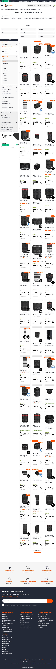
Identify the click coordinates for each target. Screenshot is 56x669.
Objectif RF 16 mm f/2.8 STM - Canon (37, 230)
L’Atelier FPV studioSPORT (44, 623)
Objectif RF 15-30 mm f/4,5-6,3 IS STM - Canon (36, 373)
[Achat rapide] (28, 66)
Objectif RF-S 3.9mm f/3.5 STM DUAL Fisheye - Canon (49, 398)
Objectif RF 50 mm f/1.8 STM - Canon (49, 228)
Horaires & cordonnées (25, 616)
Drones (4, 614)
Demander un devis (25, 626)
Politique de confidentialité (34, 659)
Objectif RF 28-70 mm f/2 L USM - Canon (24, 284)
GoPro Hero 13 (5, 643)
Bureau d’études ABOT (43, 625)
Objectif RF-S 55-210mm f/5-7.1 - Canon (49, 454)
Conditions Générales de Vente (28, 661)
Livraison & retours (24, 622)
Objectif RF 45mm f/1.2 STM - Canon (37, 58)
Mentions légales (19, 659)
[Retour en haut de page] (54, 467)
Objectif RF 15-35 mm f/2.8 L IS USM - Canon (24, 201)
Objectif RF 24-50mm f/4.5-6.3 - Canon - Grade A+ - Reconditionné (37, 454)
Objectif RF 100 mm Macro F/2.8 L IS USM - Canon (24, 507)
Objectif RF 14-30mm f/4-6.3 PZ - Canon (37, 176)
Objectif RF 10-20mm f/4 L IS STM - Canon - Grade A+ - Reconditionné (49, 56)
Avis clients (40, 627)
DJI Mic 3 (4, 647)
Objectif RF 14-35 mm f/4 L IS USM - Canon (49, 286)
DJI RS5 (4, 649)
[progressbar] (37, 41)
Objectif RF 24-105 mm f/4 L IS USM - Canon (49, 172)
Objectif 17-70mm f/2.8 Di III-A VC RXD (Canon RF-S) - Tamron (49, 344)
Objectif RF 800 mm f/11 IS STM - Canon (36, 508)
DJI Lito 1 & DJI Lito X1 (6, 641)
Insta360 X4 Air (5, 645)
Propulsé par (24, 667)
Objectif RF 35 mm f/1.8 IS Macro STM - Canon (37, 259)
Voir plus (28, 25)
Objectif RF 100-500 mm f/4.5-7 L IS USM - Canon (24, 369)
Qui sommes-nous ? (43, 614)
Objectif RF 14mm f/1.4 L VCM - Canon (24, 426)
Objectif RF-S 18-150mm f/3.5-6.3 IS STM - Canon (37, 400)
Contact (22, 620)
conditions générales (16, 605)
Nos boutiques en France (44, 618)
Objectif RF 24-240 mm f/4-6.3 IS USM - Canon (49, 508)
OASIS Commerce (31, 667)
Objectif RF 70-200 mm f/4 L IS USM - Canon (37, 284)
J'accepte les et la (21, 605)
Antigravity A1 (5, 651)
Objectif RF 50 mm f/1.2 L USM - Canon (24, 313)
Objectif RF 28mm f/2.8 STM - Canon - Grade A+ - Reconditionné (37, 479)
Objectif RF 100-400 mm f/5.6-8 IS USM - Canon (25, 537)
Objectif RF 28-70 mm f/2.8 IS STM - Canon (24, 58)
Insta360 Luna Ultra (7, 653)
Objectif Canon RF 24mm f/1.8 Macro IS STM (37, 315)
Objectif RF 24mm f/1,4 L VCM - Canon (24, 143)
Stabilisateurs (5, 625)
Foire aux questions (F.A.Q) (26, 614)
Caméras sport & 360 (7, 623)
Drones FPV (5, 618)
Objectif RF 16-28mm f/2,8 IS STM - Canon (49, 114)
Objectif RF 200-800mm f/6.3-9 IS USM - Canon (24, 340)
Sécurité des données (25, 628)
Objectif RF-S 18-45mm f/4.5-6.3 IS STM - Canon (49, 427)
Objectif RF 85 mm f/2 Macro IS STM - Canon (37, 203)
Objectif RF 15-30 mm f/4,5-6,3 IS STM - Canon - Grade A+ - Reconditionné (24, 398)
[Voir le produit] (28, 123)
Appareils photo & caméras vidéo (9, 621)
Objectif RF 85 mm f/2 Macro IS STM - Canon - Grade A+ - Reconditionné (24, 228)
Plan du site (8, 659)
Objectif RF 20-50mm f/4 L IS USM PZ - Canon (37, 145)
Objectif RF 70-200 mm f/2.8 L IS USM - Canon (49, 255)
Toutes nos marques (7, 631)
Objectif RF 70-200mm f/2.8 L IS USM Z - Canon (24, 112)
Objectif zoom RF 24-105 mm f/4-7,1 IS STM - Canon (37, 344)
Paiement (22, 624)
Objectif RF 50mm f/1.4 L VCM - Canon (49, 85)
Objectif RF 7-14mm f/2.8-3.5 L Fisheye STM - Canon (36, 426)
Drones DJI (4, 616)
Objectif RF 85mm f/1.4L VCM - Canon (24, 85)
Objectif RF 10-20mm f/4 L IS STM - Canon (37, 85)
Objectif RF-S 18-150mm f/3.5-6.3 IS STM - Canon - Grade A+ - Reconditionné (49, 371)
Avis (53, 174)
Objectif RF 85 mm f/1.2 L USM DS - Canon (49, 201)
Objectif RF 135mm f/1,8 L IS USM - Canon (49, 313)
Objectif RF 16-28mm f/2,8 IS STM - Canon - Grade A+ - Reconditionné (37, 114)
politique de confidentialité (30, 605)
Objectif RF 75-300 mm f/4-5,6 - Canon (37, 537)
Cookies (46, 659)
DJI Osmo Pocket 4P (7, 638)
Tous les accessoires (7, 629)
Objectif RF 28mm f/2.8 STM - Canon (24, 479)
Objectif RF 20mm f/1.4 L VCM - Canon (49, 536)
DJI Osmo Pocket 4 (6, 639)
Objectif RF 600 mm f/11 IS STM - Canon (48, 481)
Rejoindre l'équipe (42, 616)
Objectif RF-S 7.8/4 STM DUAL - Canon (24, 176)
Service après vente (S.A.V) (26, 618)
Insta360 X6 (5, 636)
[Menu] (2, 5)
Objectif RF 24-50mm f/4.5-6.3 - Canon (24, 456)
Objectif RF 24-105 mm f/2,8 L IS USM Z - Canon (49, 145)
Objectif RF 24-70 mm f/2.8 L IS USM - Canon (24, 255)
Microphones (5, 627)
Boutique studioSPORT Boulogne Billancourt (45, 621)
